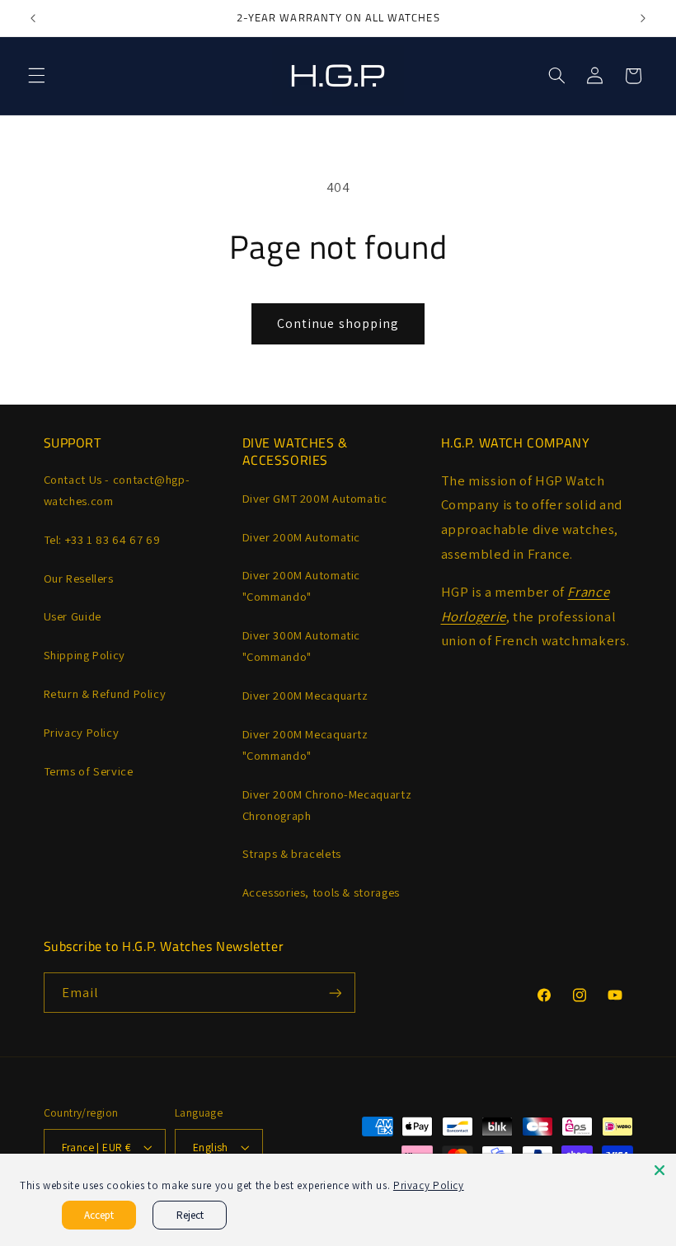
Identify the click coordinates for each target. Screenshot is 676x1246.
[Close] (659, 1170)
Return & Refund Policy (105, 693)
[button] (36, 76)
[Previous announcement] (33, 18)
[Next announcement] (643, 18)
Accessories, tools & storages (321, 892)
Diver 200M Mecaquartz (305, 695)
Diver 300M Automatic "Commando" (301, 645)
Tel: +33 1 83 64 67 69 (102, 539)
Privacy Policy (82, 732)
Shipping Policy (84, 655)
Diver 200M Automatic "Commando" (301, 585)
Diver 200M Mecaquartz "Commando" (305, 744)
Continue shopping (338, 323)
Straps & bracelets (291, 853)
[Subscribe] (335, 992)
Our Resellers (79, 578)
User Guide (72, 616)
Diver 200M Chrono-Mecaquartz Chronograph (327, 804)
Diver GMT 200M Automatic (314, 498)
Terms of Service (89, 771)
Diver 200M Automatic (301, 537)
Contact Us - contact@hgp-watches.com (117, 489)
